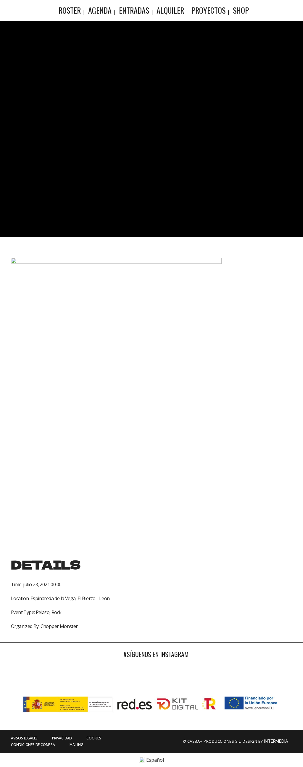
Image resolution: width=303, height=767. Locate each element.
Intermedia (276, 741)
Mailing (76, 744)
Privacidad (62, 738)
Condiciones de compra (33, 744)
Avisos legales (24, 738)
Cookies (93, 738)
